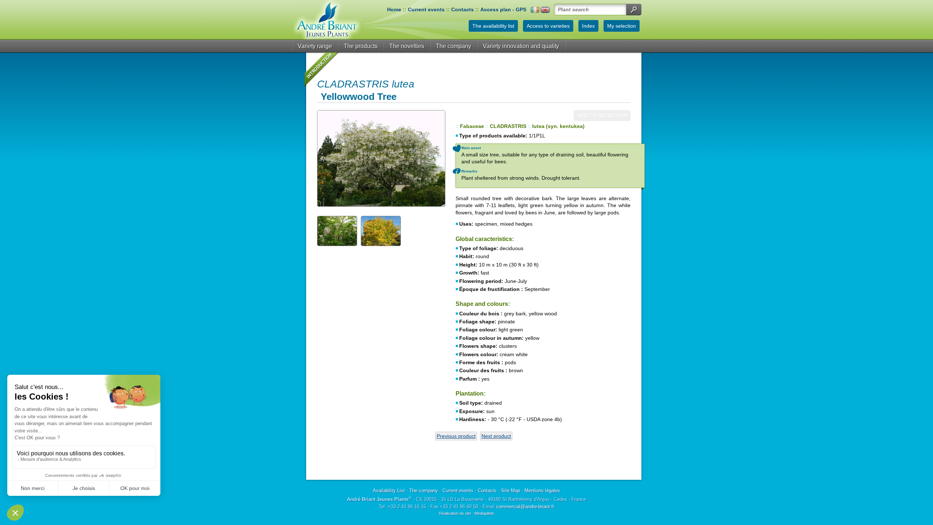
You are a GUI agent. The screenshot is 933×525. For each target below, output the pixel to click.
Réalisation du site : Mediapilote (466, 513)
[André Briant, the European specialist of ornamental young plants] (327, 20)
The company (453, 46)
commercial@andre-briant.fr (525, 506)
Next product (496, 436)
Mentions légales (542, 490)
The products (361, 46)
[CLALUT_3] (381, 230)
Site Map (510, 490)
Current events (426, 9)
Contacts (462, 9)
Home (394, 9)
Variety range (315, 46)
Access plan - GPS (503, 9)
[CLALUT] (381, 158)
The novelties (406, 46)
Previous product (456, 436)
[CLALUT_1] (337, 230)
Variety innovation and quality (521, 46)
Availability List (389, 490)
